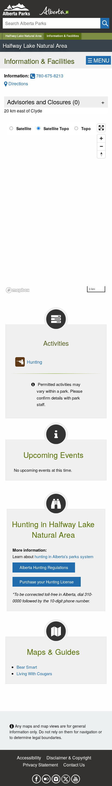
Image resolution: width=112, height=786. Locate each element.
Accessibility (29, 757)
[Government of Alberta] (52, 9)
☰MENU (98, 60)
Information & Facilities (63, 36)
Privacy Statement (40, 765)
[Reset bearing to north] (101, 154)
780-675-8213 (49, 76)
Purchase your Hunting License (47, 581)
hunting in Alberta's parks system (64, 556)
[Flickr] (46, 777)
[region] (56, 208)
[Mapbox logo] (18, 290)
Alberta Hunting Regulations (44, 567)
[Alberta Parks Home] (20, 9)
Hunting (34, 362)
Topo (86, 128)
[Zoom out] (101, 146)
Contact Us (74, 765)
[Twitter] (65, 777)
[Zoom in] (101, 138)
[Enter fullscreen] (101, 128)
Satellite (23, 128)
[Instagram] (56, 777)
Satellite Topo (56, 128)
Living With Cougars (34, 673)
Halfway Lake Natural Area (23, 36)
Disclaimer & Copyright (68, 757)
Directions (17, 83)
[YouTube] (75, 777)
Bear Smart (27, 667)
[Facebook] (36, 777)
